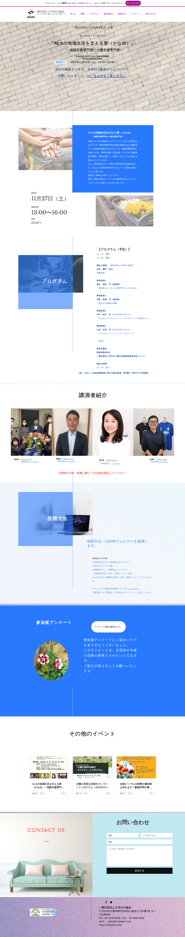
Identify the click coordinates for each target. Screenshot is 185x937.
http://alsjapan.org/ (110, 925)
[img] (31, 432)
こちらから (34, 462)
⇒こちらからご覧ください (106, 75)
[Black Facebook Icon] (106, 902)
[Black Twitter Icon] (111, 902)
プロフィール (26, 459)
